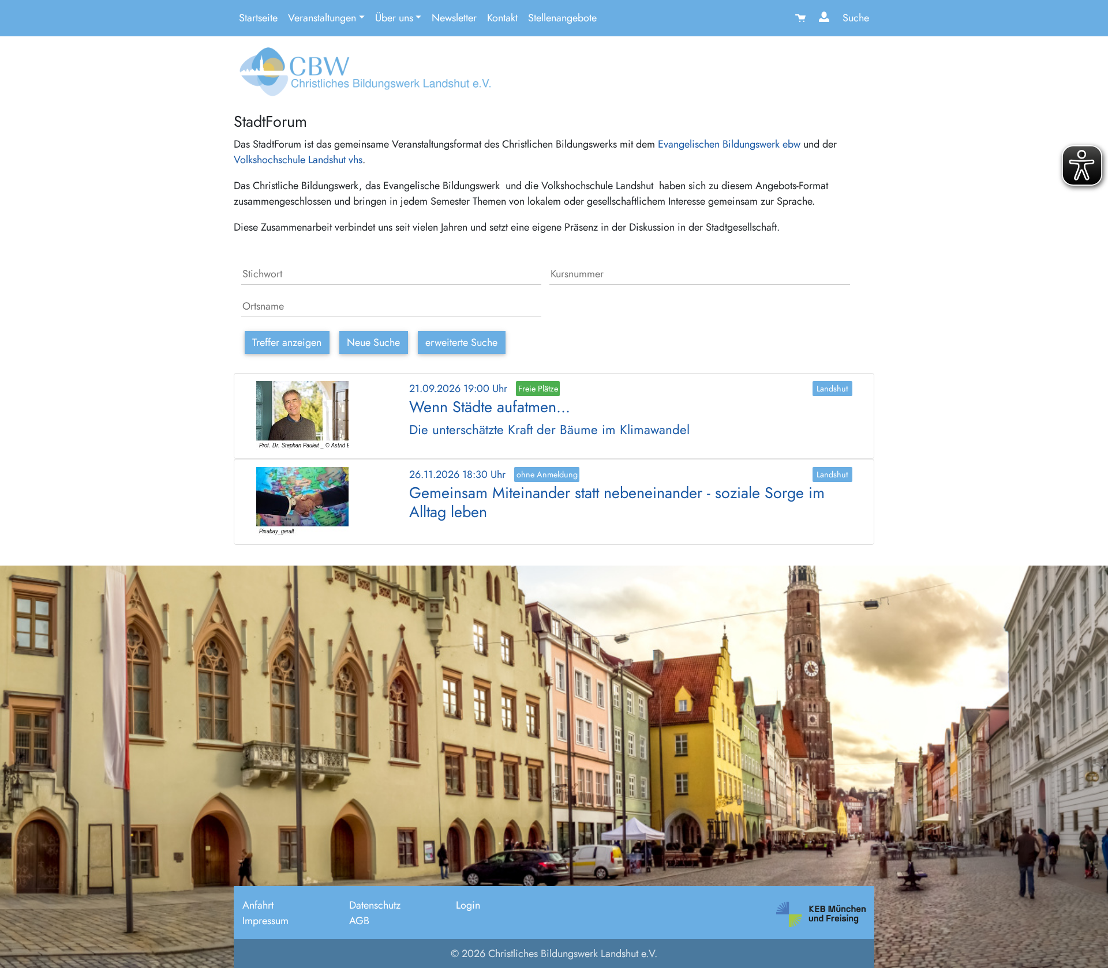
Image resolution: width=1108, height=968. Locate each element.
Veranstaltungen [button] (322, 17)
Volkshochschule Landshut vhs (298, 159)
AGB (359, 920)
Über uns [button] (394, 17)
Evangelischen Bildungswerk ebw (729, 144)
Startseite (258, 17)
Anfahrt (258, 905)
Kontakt (502, 17)
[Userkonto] (825, 18)
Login (468, 905)
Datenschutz (374, 905)
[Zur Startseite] (362, 76)
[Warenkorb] (802, 18)
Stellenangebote (562, 17)
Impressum (265, 920)
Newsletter (454, 17)
